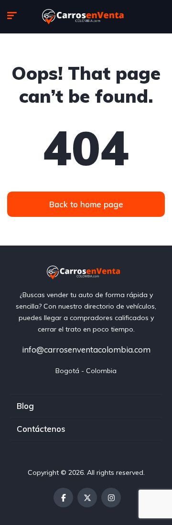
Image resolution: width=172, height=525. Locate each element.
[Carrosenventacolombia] (86, 16)
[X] (87, 497)
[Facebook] (63, 497)
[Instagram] (111, 497)
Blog (25, 406)
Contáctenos (41, 429)
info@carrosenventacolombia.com (86, 349)
